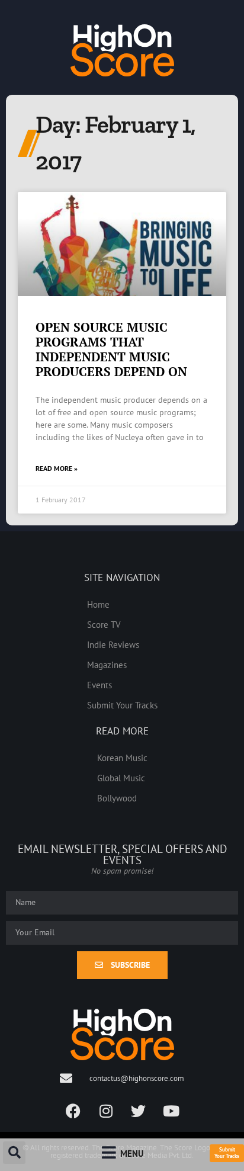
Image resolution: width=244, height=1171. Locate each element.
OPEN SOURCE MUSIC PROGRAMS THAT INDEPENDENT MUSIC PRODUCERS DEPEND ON (111, 349)
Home (98, 604)
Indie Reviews (113, 644)
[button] (14, 1152)
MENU (131, 1153)
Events (99, 685)
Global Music (121, 778)
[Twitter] (138, 1111)
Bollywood (117, 798)
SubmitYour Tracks (226, 1152)
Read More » (57, 468)
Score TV (104, 624)
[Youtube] (171, 1111)
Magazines (107, 664)
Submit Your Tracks (122, 705)
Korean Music (122, 757)
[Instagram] (106, 1111)
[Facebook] (73, 1111)
